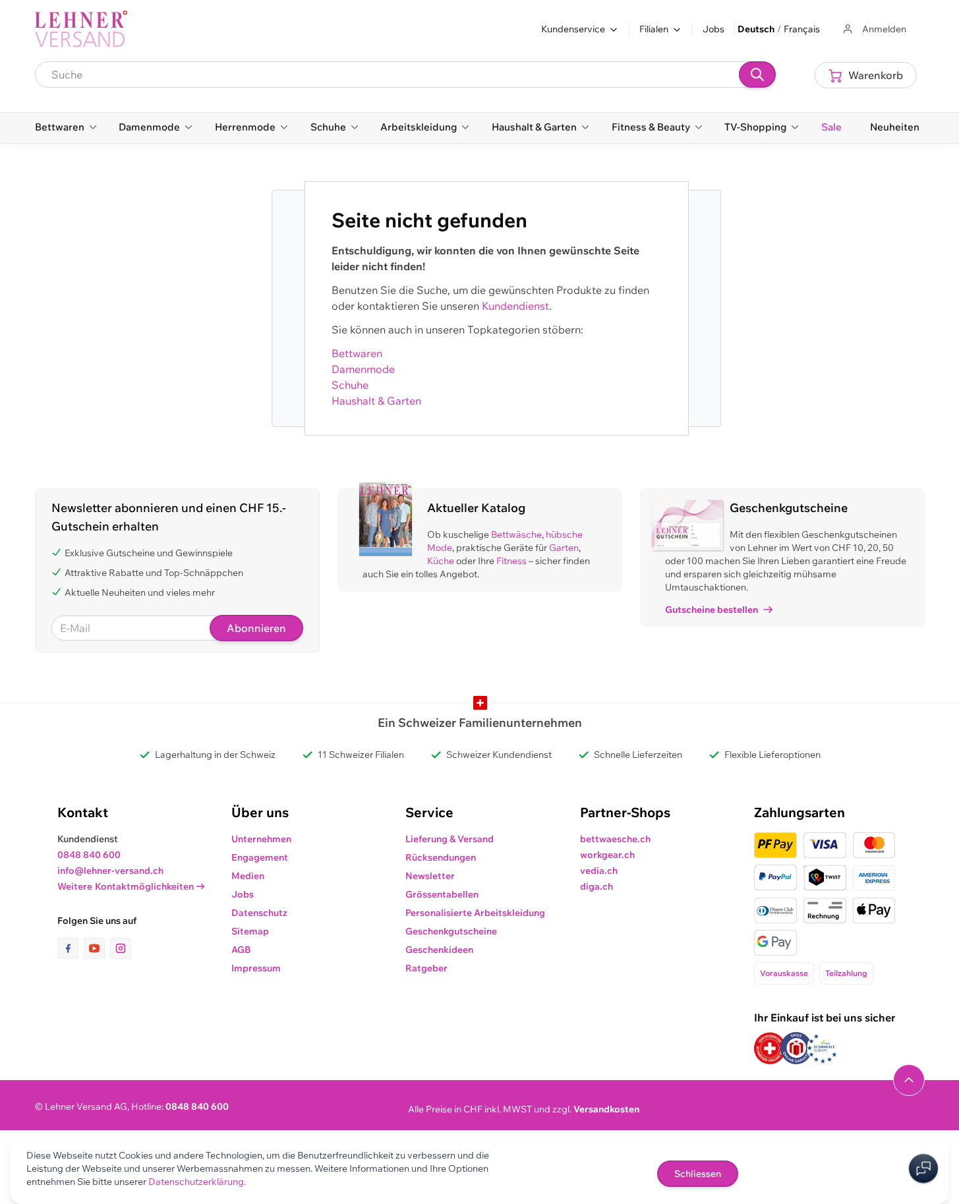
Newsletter (430, 876)
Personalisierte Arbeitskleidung (475, 913)
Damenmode (363, 369)
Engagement (259, 857)
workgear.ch (607, 855)
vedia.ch (599, 870)
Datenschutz (259, 913)
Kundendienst (515, 305)
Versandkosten (606, 1109)
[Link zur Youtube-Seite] (97, 948)
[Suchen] (757, 74)
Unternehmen (261, 839)
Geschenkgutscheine (451, 931)
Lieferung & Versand (449, 839)
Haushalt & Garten (376, 400)
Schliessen (697, 1174)
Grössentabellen (442, 894)
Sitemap (250, 931)
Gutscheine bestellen (711, 610)
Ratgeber (426, 968)
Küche (440, 561)
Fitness (511, 561)
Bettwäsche (516, 534)
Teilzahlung (846, 973)
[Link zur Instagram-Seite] (120, 948)
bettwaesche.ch (615, 839)
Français (802, 29)
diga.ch (596, 886)
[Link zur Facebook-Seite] (70, 948)
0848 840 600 (89, 855)
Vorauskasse (784, 973)
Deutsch (756, 29)
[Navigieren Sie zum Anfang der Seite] (909, 1080)
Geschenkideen (439, 950)
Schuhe (350, 384)
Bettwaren (357, 353)
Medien (247, 876)
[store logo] (81, 29)
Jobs (713, 29)
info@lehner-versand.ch (110, 870)
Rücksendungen (440, 857)
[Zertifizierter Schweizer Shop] (770, 1048)
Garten (564, 548)
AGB (241, 950)
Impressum (256, 968)
